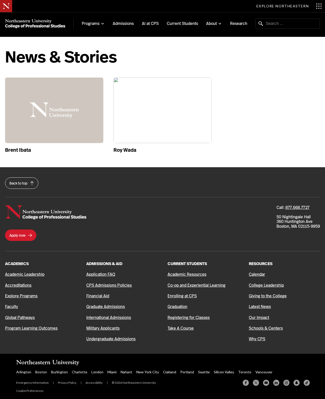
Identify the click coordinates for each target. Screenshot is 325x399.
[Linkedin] (276, 383)
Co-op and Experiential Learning (196, 285)
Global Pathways (20, 317)
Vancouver (263, 372)
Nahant (126, 372)
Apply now (17, 235)
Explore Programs (21, 296)
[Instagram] (286, 383)
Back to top (18, 183)
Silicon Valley (224, 372)
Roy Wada (124, 150)
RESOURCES (260, 264)
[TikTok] (307, 383)
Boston (41, 372)
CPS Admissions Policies (109, 285)
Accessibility (94, 383)
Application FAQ (100, 274)
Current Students (182, 23)
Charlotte (79, 372)
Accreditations (18, 285)
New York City (147, 372)
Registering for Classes (189, 317)
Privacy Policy (67, 383)
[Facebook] (246, 383)
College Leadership (266, 285)
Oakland (169, 372)
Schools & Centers (266, 328)
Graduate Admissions (105, 307)
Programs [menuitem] (91, 23)
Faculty (11, 307)
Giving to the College (268, 296)
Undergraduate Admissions (111, 339)
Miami (112, 372)
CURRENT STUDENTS (187, 264)
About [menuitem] (211, 23)
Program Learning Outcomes (31, 328)
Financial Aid (97, 296)
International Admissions (108, 317)
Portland (187, 372)
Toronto (244, 372)
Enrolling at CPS (182, 296)
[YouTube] (266, 383)
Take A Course (181, 328)
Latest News (260, 307)
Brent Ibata (18, 150)
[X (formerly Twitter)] (256, 383)
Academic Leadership (24, 274)
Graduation (177, 307)
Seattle (204, 372)
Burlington (59, 372)
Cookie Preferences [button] (30, 391)
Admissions (123, 23)
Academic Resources (187, 274)
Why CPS (257, 339)
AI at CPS (150, 23)
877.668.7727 (297, 207)
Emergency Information (32, 383)
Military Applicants (103, 328)
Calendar (257, 274)
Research (238, 23)
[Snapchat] (297, 383)
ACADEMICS (17, 264)
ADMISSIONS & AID (104, 264)
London (97, 372)
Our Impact (259, 317)
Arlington (23, 372)
